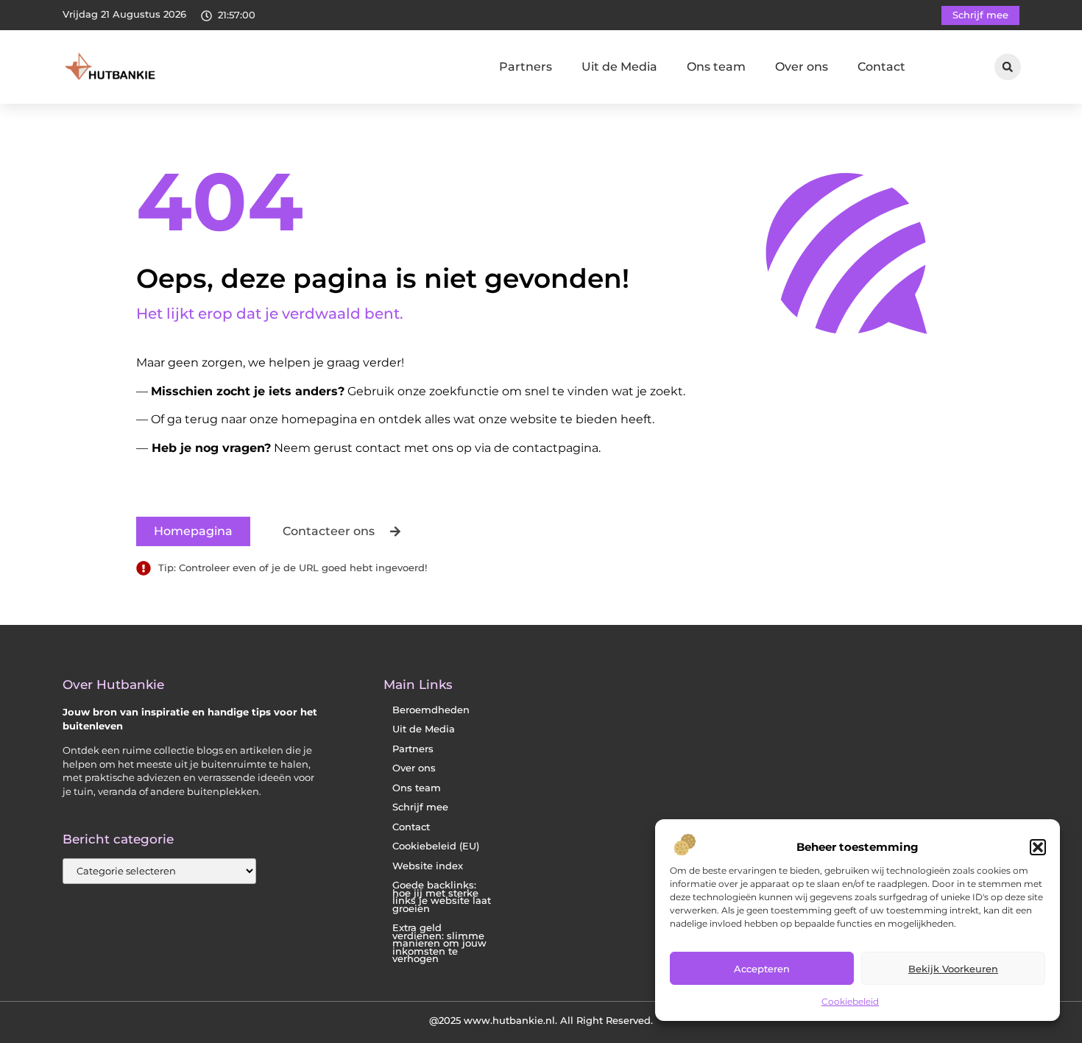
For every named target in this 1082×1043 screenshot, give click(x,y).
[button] (1037, 847)
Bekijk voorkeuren (953, 969)
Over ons (801, 67)
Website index (427, 865)
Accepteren (762, 969)
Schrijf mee (420, 807)
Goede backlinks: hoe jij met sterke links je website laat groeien (441, 897)
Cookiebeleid (850, 1001)
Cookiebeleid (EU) (435, 846)
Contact (881, 67)
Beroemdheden (431, 709)
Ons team (716, 67)
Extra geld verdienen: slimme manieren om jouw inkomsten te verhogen (439, 943)
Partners (525, 67)
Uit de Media (619, 67)
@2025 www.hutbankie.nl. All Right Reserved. (541, 1020)
